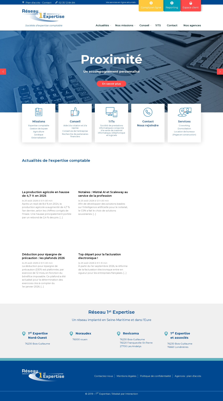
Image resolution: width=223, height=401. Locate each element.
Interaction (131, 393)
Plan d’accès (33, 2)
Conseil (144, 25)
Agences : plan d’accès (188, 376)
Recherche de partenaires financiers (75, 135)
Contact (46, 2)
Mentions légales (126, 376)
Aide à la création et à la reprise (75, 126)
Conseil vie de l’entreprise (75, 131)
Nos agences (192, 25)
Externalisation (39, 137)
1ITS (158, 25)
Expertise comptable (38, 125)
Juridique (38, 134)
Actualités (102, 25)
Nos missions (124, 25)
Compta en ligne (151, 7)
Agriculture (38, 131)
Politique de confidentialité (155, 376)
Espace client (191, 7)
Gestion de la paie (39, 128)
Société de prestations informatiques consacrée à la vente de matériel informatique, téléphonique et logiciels (111, 130)
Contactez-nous (103, 376)
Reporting (172, 7)
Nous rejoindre (148, 125)
